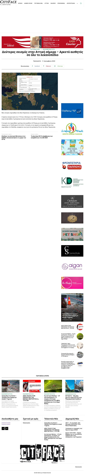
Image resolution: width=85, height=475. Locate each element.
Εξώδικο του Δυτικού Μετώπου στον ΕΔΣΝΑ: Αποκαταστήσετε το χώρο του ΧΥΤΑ (14, 137)
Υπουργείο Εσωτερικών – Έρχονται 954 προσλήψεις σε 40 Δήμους (67, 355)
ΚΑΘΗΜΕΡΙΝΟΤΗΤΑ (49, 49)
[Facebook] (3, 428)
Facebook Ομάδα (6, 424)
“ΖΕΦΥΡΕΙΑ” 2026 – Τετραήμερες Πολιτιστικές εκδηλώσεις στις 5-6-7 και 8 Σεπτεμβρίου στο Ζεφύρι (68, 345)
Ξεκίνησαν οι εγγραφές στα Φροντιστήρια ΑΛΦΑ (73, 429)
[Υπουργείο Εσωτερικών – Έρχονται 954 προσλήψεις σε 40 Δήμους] (80, 354)
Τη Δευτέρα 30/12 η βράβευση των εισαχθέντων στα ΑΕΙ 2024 (42, 137)
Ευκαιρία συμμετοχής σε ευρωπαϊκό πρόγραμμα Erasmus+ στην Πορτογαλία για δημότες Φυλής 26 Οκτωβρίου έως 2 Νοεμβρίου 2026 (68, 365)
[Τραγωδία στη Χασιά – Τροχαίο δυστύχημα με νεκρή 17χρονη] (72, 307)
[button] (80, 3)
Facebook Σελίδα (6, 422)
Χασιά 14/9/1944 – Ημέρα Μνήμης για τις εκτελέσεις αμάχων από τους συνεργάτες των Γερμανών (73, 435)
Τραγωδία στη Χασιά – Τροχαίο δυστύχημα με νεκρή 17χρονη (70, 315)
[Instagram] (6, 428)
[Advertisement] (42, 18)
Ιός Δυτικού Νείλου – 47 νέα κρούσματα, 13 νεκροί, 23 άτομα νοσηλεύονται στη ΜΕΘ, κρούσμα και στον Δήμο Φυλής (68, 336)
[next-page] (80, 296)
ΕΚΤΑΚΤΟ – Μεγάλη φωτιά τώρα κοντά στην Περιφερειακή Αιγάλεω (73, 397)
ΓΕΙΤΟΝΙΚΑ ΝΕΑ (35, 49)
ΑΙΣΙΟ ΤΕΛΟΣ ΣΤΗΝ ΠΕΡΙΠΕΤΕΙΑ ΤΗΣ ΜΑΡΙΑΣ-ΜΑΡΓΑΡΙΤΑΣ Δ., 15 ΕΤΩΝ (67, 327)
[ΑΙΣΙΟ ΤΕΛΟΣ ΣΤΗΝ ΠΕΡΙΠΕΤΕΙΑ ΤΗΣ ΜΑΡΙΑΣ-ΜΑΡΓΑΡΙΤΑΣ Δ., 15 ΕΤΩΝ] (80, 327)
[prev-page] (77, 296)
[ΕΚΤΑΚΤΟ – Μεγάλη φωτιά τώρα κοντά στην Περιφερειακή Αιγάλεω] (74, 386)
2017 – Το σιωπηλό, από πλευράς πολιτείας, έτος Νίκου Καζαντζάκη (73, 424)
